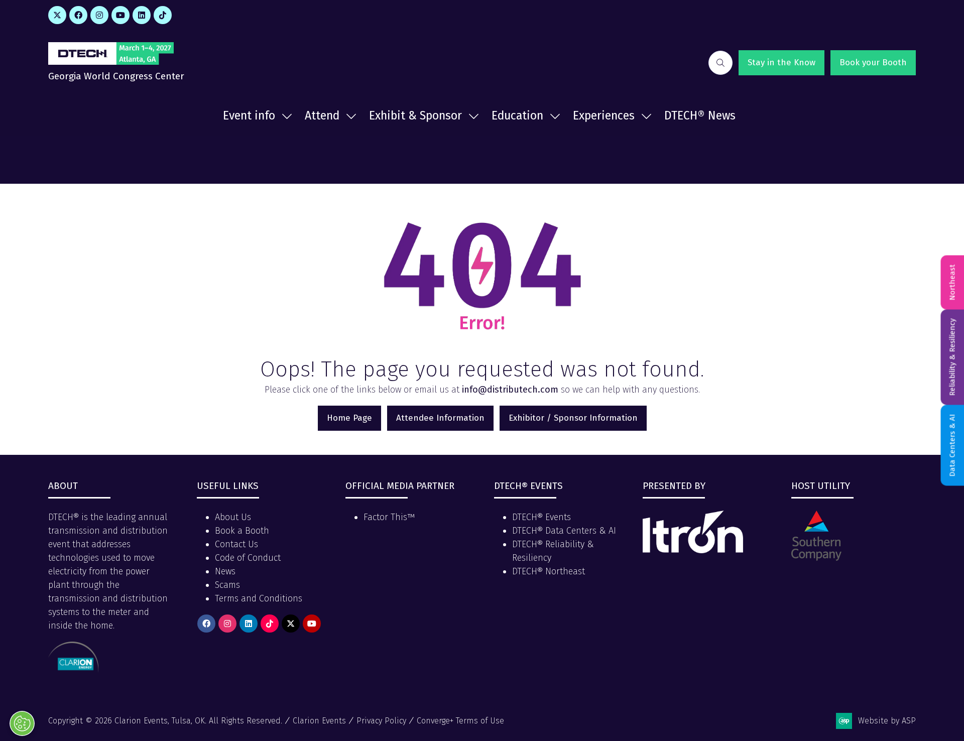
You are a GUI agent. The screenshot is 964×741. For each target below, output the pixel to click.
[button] (720, 63)
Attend (322, 115)
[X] (57, 15)
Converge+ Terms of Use (460, 720)
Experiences (604, 115)
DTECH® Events (541, 517)
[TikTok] (163, 15)
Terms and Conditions (258, 598)
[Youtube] (120, 15)
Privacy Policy (381, 720)
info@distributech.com (510, 389)
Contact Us (236, 544)
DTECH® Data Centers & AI (564, 530)
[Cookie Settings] (22, 723)
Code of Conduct (248, 557)
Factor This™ (389, 517)
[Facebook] (78, 15)
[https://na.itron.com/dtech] (693, 550)
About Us (233, 517)
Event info (249, 115)
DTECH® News (700, 115)
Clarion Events (319, 720)
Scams (227, 584)
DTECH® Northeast (548, 571)
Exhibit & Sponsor (415, 115)
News (225, 571)
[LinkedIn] (142, 15)
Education (517, 115)
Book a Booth (242, 530)
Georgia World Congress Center (116, 76)
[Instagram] (99, 15)
